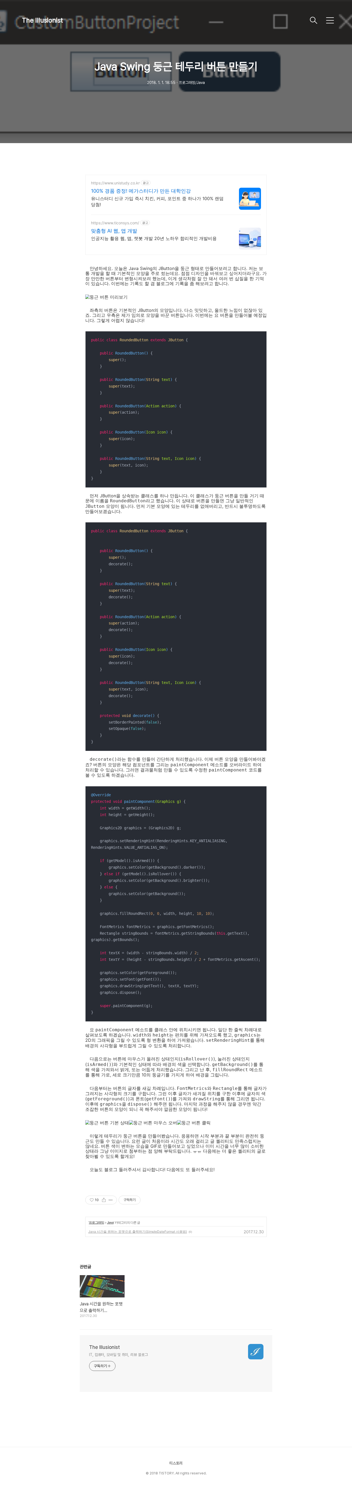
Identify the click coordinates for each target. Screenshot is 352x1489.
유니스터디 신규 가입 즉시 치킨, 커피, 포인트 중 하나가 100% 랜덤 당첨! (157, 201)
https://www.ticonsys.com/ (115, 222)
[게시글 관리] (110, 1200)
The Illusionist (42, 20)
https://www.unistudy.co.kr (115, 183)
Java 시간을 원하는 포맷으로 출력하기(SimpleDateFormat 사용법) (137, 1231)
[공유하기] (103, 1200)
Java (110, 1222)
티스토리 (176, 1463)
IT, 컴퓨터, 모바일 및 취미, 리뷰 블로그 (118, 1354)
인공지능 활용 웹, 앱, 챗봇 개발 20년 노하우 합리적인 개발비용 (154, 238)
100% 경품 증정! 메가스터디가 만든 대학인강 (141, 191)
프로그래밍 (96, 1222)
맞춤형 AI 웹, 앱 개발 (114, 231)
